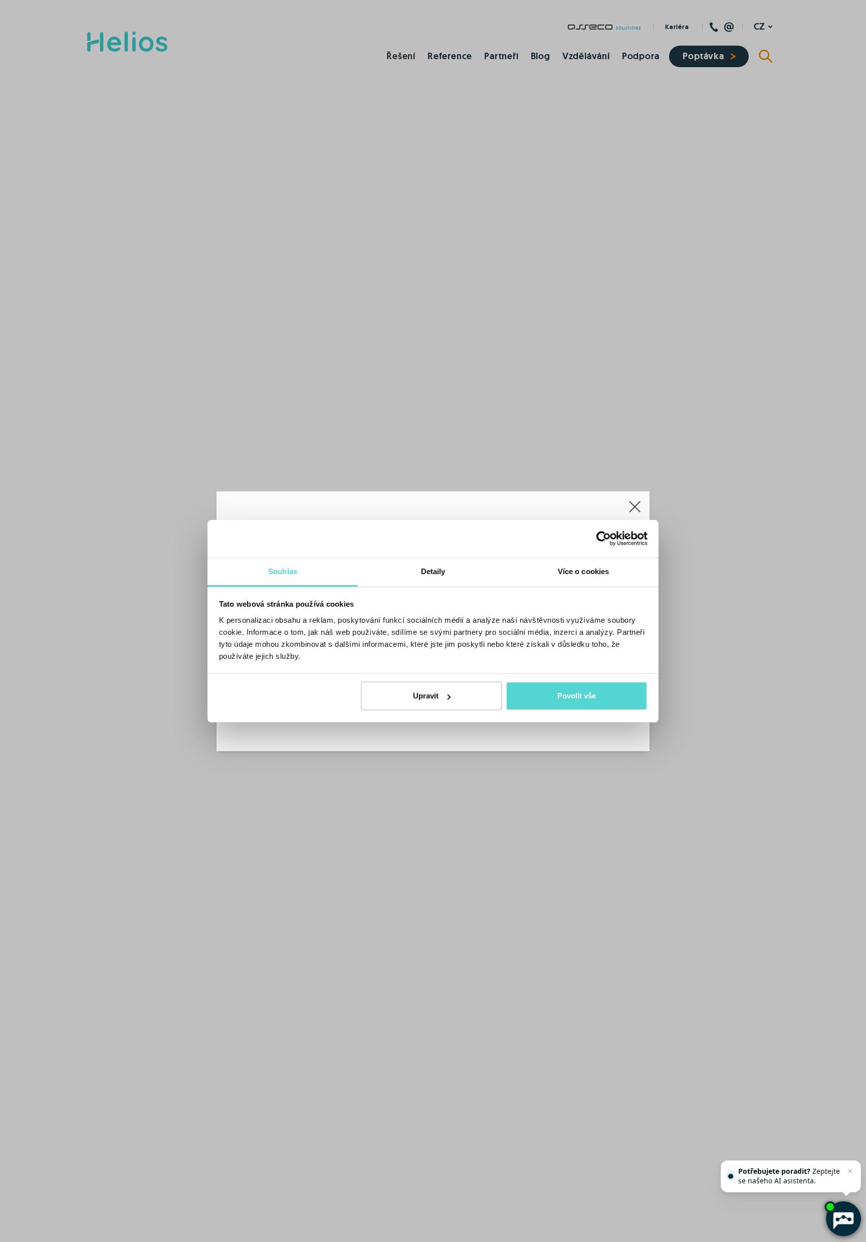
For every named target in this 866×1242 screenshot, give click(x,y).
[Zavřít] (849, 1171)
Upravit (426, 695)
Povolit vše (576, 695)
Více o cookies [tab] (583, 571)
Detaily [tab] (433, 571)
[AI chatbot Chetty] (843, 1219)
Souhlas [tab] (282, 571)
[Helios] (127, 42)
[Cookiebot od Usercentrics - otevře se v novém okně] (603, 538)
